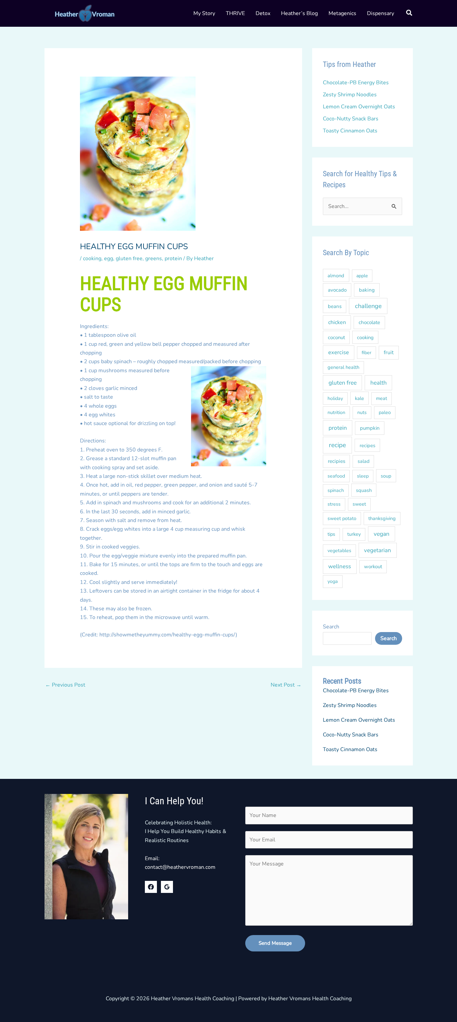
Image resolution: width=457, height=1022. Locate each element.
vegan (381, 534)
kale (359, 398)
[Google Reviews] (167, 887)
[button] (409, 13)
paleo (385, 412)
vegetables (339, 550)
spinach (336, 490)
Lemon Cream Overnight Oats (359, 106)
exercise (338, 352)
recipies (336, 461)
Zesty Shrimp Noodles (350, 94)
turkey (354, 534)
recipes (367, 445)
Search (331, 626)
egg (108, 258)
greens (153, 258)
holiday (335, 398)
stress (334, 504)
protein (173, 258)
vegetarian (377, 550)
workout (373, 566)
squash (364, 490)
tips (331, 534)
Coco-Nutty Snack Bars (350, 118)
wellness (339, 566)
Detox (263, 13)
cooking (92, 258)
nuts (362, 412)
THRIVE (235, 13)
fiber (366, 352)
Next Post (286, 685)
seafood (336, 476)
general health (343, 367)
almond (336, 275)
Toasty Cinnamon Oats (350, 130)
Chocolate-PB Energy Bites (356, 82)
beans (335, 306)
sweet (359, 504)
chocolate (369, 322)
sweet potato (342, 518)
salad (363, 461)
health (378, 383)
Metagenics (342, 13)
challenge (368, 306)
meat (381, 398)
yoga (333, 581)
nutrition (336, 412)
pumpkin (370, 428)
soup (386, 476)
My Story (204, 13)
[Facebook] (151, 887)
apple (362, 276)
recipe (337, 445)
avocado (337, 290)
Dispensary (380, 13)
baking (367, 290)
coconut (336, 337)
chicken (337, 322)
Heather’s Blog (299, 13)
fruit (389, 352)
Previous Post (65, 685)
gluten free (129, 258)
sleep (363, 476)
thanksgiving (382, 518)
